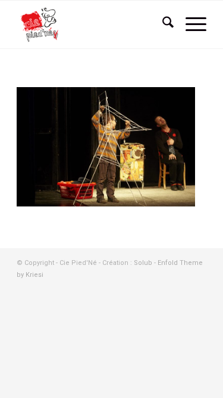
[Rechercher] (162, 24)
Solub (144, 263)
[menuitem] (162, 24)
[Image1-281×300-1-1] (92, 24)
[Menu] (190, 24)
